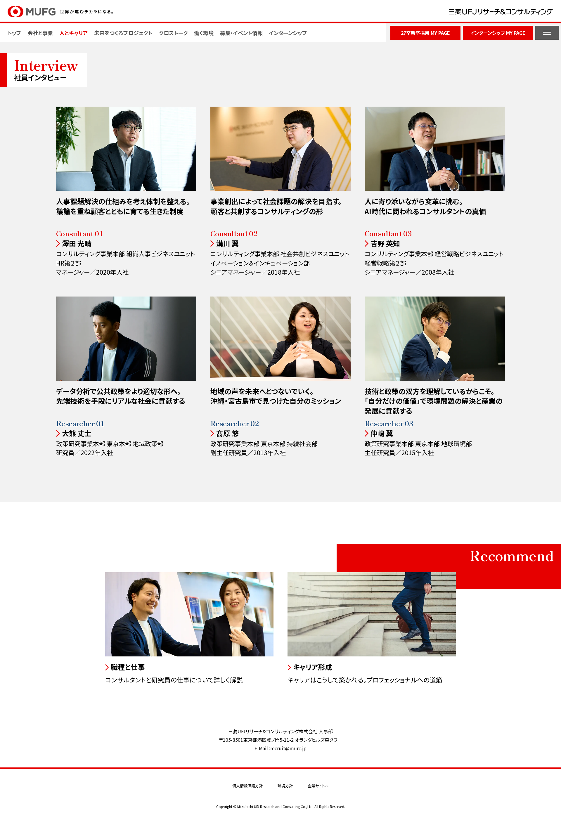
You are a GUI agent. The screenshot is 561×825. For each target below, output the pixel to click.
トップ (14, 32)
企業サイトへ (318, 785)
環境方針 (285, 785)
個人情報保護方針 (247, 785)
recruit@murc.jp (288, 748)
